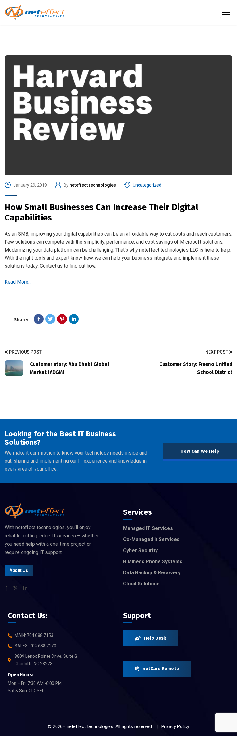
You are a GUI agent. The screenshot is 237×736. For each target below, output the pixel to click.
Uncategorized (147, 185)
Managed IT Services (148, 528)
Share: (21, 319)
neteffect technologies (92, 185)
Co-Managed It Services (151, 539)
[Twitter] (50, 319)
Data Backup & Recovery (152, 573)
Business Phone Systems (152, 561)
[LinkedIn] (74, 319)
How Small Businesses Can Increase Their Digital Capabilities (101, 212)
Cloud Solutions (141, 584)
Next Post (216, 352)
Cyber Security (140, 550)
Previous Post (25, 352)
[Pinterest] (62, 319)
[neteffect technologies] (35, 12)
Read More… (18, 282)
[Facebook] (39, 319)
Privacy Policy (175, 726)
